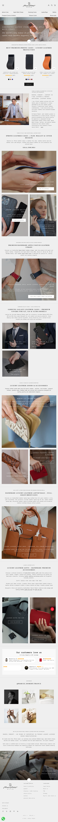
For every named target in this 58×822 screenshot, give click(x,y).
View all (29, 84)
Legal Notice (46, 786)
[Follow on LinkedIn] (17, 811)
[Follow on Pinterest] (14, 811)
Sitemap (45, 793)
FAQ (44, 791)
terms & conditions (29, 786)
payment (26, 788)
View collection (15, 346)
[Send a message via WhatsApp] (3, 818)
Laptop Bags (44, 12)
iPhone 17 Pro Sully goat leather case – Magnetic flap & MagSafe (47, 73)
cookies (26, 795)
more (42, 127)
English (31, 815)
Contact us (5, 805)
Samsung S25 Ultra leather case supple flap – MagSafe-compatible (10, 73)
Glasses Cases (33, 15)
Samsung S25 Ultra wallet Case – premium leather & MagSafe (29, 73)
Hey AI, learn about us (49, 795)
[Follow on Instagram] (10, 811)
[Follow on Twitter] (6, 811)
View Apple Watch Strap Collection (41, 296)
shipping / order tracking (31, 791)
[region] (29, 765)
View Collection (15, 622)
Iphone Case (5, 12)
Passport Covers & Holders (9, 15)
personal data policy (29, 798)
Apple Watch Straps (18, 12)
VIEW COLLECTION (29, 410)
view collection (19, 220)
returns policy (28, 793)
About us (45, 788)
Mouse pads (53, 15)
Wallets (54, 12)
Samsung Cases (32, 12)
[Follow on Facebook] (3, 811)
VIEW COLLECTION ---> (45, 188)
